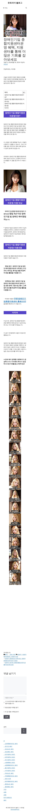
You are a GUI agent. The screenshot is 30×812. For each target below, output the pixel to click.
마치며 (6, 108)
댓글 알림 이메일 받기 (11, 707)
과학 (5, 792)
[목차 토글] (23, 92)
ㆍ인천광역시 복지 (9, 770)
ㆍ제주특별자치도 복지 (11, 781)
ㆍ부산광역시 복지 (9, 760)
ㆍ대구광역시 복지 (9, 754)
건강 (5, 789)
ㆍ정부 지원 (12, 654)
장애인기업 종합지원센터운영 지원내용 (14, 104)
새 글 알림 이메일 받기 (12, 711)
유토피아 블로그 (15, 3)
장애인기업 (14, 656)
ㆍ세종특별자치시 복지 (11, 765)
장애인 (19, 654)
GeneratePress (15, 809)
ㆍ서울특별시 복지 (9, 762)
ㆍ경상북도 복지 (9, 752)
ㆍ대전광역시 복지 (9, 757)
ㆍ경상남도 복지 (9, 749)
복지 (6, 654)
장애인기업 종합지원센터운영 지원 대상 (14, 100)
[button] (26, 8)
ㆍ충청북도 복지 (9, 787)
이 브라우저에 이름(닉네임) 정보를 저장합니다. (15, 702)
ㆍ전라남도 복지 (9, 773)
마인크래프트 (8, 797)
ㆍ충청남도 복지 (9, 784)
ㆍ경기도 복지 (8, 746)
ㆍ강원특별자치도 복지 (11, 743)
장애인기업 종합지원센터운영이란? (14, 96)
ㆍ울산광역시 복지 (9, 768)
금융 (5, 795)
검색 (5, 727)
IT (4, 741)
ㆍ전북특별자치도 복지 (11, 776)
